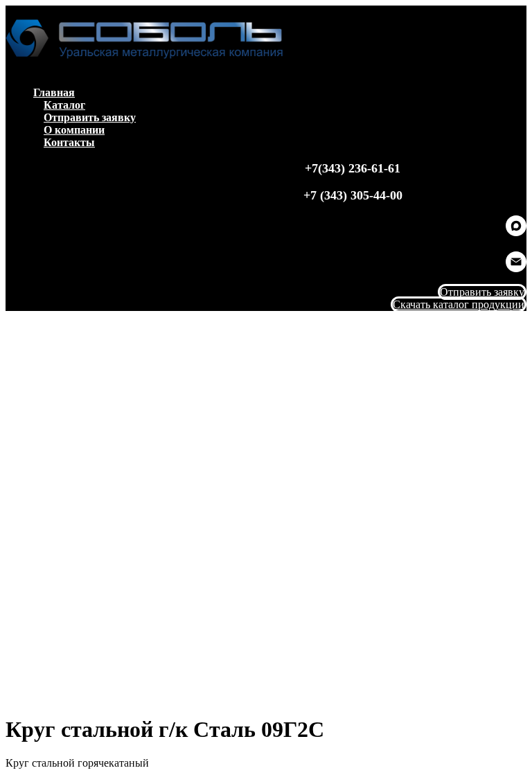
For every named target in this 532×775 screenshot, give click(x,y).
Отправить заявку (90, 117)
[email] (516, 268)
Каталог (64, 105)
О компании (74, 130)
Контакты (69, 142)
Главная (54, 92)
